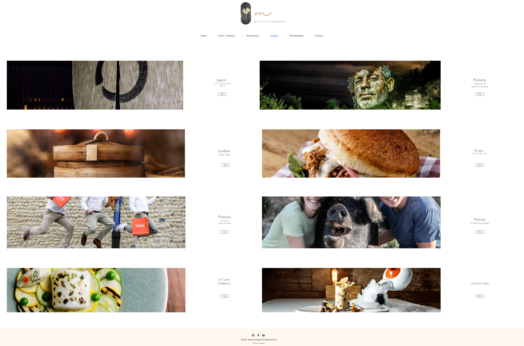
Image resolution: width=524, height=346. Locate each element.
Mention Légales (258, 343)
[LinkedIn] (263, 335)
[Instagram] (253, 335)
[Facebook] (258, 335)
